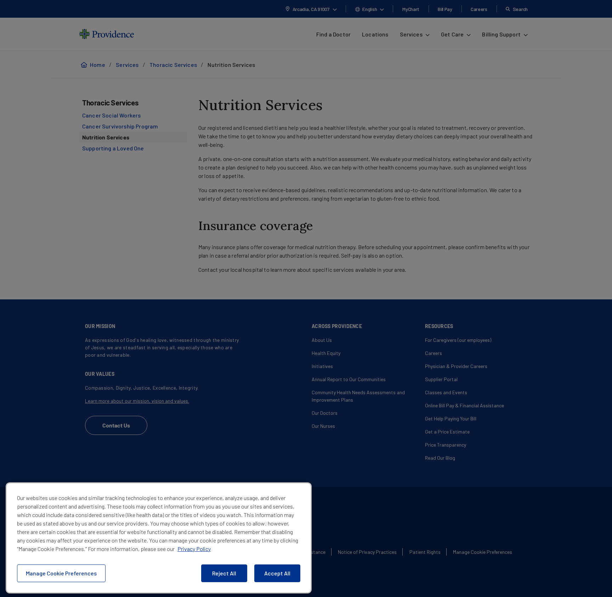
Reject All (224, 573)
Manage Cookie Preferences (61, 573)
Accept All (277, 573)
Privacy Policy (194, 548)
